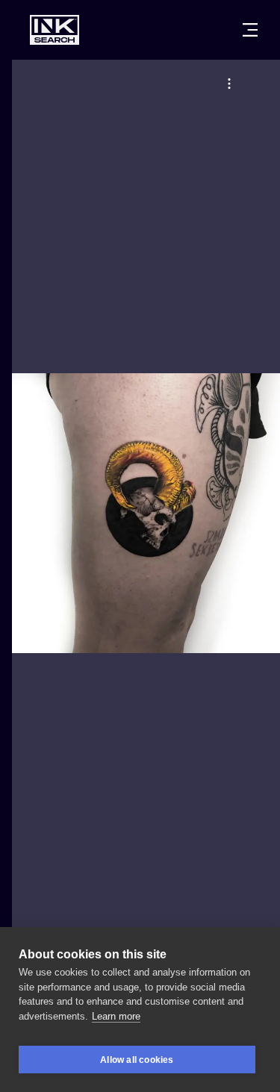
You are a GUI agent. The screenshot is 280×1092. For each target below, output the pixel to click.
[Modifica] (229, 84)
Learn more (116, 1016)
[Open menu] (250, 30)
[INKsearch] (54, 30)
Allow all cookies (136, 1060)
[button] (229, 84)
